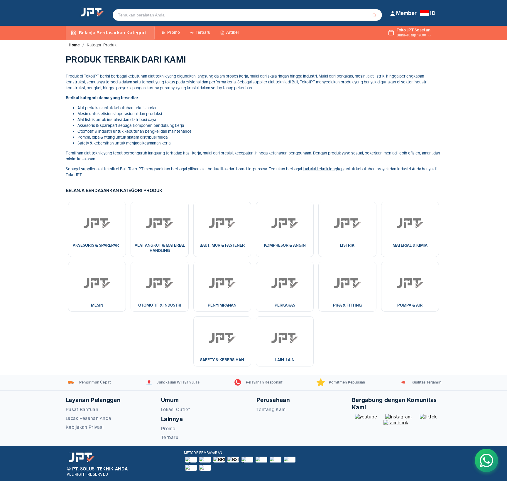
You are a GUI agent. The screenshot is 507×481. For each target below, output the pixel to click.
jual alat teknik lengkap (323, 168)
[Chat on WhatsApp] (486, 460)
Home (74, 45)
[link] (74, 45)
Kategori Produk (101, 45)
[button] (403, 13)
